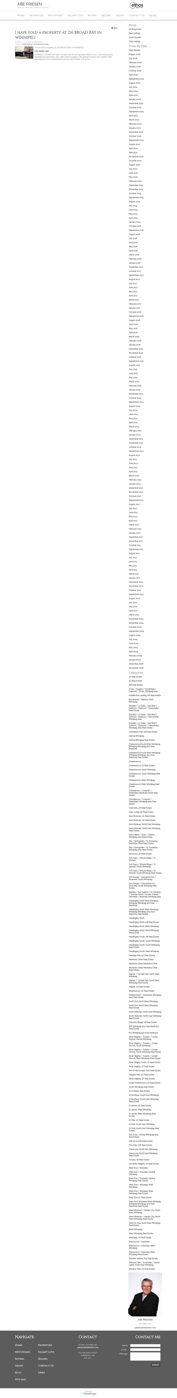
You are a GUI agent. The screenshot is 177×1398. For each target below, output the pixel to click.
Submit (155, 1365)
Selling (43, 1358)
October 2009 (135, 627)
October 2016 (135, 312)
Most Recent (134, 50)
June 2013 (133, 463)
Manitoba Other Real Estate (141, 959)
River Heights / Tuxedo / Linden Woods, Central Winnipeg (143, 1038)
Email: (124, 1350)
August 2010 (134, 598)
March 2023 (134, 120)
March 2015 (134, 381)
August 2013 (134, 455)
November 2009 (136, 623)
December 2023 (136, 103)
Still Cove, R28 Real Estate (140, 1141)
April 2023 (133, 116)
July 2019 (133, 206)
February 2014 (135, 431)
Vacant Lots (46, 1352)
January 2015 (134, 390)
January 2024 (135, 99)
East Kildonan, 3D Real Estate (142, 820)
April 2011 (133, 570)
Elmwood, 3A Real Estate (140, 854)
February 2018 (135, 259)
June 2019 (133, 210)
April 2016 (133, 332)
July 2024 (133, 87)
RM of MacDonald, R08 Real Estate (144, 1070)
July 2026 (133, 58)
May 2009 (133, 647)
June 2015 (133, 373)
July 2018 (133, 238)
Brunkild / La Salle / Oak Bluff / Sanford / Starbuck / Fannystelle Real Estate (143, 708)
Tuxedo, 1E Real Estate (139, 1160)
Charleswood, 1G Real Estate (141, 765)
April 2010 (133, 611)
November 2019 (136, 189)
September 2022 (136, 140)
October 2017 (135, 271)
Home (21, 15)
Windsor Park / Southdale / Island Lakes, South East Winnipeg (144, 1263)
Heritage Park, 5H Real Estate (142, 955)
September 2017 (136, 275)
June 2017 (133, 287)
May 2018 (133, 246)
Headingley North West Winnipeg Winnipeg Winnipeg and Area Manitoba (143, 903)
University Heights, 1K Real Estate (144, 1164)
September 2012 (136, 500)
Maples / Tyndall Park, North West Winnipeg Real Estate (144, 981)
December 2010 (136, 582)
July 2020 (133, 169)
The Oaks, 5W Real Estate (140, 1145)
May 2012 (133, 516)
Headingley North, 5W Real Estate (144, 922)
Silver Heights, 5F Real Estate (142, 1079)
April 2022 (133, 148)
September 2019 (136, 197)
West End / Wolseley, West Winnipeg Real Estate (141, 1192)
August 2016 (134, 320)
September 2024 (136, 79)
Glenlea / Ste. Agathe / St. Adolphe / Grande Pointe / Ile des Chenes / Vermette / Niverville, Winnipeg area (145, 894)
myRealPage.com (88, 1394)
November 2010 (136, 586)
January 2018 (135, 263)
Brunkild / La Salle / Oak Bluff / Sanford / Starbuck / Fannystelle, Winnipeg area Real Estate (144, 725)
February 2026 (135, 62)
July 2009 (133, 639)
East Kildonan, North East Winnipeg (144, 824)
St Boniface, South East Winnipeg (144, 1095)
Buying (19, 1358)
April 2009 (133, 651)
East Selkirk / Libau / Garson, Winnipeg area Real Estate (142, 836)
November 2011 (136, 541)
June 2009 (133, 643)
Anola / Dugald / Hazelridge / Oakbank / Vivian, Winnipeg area (143, 690)
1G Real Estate (135, 677)
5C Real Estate (135, 681)
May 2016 (133, 328)
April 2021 (133, 152)
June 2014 (133, 414)
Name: (125, 1345)
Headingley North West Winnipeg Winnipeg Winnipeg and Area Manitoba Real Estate (143, 911)
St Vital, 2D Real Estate (139, 1120)
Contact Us (136, 15)
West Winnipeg (135, 1229)
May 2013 (133, 467)
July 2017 (133, 283)
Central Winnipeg (136, 736)
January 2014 (135, 435)
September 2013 (136, 451)
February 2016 (135, 341)
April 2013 (133, 471)
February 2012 (135, 529)
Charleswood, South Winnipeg (142, 769)
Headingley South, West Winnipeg (144, 951)
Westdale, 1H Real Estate (140, 1237)
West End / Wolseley (138, 1168)
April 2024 (133, 95)
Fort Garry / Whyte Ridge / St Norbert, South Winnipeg (142, 865)
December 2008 (136, 664)
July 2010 (133, 602)
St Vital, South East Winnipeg (141, 1124)
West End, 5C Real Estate (140, 1197)
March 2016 (134, 336)
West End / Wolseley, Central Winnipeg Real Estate (142, 1179)
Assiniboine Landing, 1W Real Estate (145, 695)
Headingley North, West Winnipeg (144, 926)
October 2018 (135, 226)
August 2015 (134, 365)
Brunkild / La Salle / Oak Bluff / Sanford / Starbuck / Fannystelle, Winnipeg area (144, 716)
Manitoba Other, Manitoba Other (143, 963)
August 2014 (134, 406)
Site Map (20, 1379)
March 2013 (134, 476)
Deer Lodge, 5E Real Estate (141, 812)
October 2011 (135, 545)
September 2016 (136, 316)
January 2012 (134, 533)
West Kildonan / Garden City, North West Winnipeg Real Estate (144, 1217)
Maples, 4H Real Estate (139, 987)
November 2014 (136, 394)
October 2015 (135, 357)
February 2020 (135, 181)
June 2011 (133, 561)
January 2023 (135, 128)
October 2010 (135, 590)
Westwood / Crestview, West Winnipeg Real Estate (142, 1253)
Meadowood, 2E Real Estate (141, 991)
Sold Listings (134, 41)
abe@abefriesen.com (145, 1327)
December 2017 (136, 267)
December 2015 (136, 349)
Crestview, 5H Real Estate (140, 808)
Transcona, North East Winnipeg (143, 1149)
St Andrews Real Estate (139, 1091)
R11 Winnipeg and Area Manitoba (143, 1033)
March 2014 (134, 426)
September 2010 (136, 594)
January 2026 (135, 66)
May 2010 (133, 606)
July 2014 (133, 410)
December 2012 (136, 488)
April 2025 (133, 75)
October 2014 (135, 398)
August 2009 (134, 635)
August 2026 (134, 54)
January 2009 (135, 660)
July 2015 (133, 369)
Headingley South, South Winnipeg (144, 941)
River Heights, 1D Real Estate (141, 1066)
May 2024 (133, 91)
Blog (18, 1372)
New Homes (22, 1352)
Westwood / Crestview (139, 1242)
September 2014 (136, 402)
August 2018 (134, 234)
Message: (123, 1354)
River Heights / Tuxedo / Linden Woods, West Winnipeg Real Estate (144, 1057)
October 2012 (135, 496)
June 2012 (133, 512)
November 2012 (136, 492)
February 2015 (135, 386)
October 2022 (135, 136)
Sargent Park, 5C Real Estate (141, 1074)
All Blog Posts (135, 29)
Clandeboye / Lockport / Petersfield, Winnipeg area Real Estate (142, 801)
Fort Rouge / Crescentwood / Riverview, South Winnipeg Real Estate (143, 885)
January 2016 (135, 345)
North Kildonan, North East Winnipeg (35, 44)
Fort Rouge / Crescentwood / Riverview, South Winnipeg (142, 878)
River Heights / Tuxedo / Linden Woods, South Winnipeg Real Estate (145, 1050)
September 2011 (136, 549)
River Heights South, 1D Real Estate (144, 1062)
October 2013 (135, 447)
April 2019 (133, 218)
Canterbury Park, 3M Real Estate (143, 732)
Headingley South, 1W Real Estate (144, 937)
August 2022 (134, 144)
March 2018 (134, 255)
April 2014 (133, 422)
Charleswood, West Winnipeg (142, 780)
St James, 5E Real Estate (140, 1105)
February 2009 (135, 656)
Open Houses (135, 37)
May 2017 (133, 291)
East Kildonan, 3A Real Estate (142, 816)
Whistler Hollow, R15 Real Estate (143, 1258)
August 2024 (134, 83)
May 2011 (133, 566)
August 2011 (134, 553)
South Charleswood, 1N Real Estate (144, 1083)
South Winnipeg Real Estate (141, 1087)
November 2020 (136, 156)
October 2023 (135, 107)
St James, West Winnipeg (140, 1110)
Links (41, 1372)
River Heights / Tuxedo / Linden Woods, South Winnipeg (143, 1044)
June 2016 (133, 324)
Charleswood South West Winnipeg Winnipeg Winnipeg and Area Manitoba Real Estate (144, 755)
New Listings (134, 33)
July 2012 (133, 508)
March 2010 (134, 615)
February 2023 (135, 124)
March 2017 (134, 300)
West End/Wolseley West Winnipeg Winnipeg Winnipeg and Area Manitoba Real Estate (145, 1203)
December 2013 (136, 439)
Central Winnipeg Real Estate (142, 740)
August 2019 (134, 201)
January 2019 (135, 222)
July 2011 (133, 557)
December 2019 (136, 185)
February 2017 (135, 304)
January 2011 (134, 578)
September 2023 (136, 111)
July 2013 (133, 459)
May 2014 (133, 418)
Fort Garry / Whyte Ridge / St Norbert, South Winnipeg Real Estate (145, 872)
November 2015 (136, 353)
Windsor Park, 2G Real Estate (142, 1269)
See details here (42, 51)
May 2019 (133, 214)
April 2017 (133, 296)
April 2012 (133, 521)
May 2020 (133, 177)
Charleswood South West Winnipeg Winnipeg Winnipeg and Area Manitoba (144, 746)
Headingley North (136, 918)
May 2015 (133, 377)
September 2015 (136, 361)
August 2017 (134, 279)
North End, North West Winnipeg (143, 1001)
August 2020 (134, 165)
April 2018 (133, 251)
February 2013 (135, 480)
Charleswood (135, 761)
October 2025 (135, 71)
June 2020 (133, 173)
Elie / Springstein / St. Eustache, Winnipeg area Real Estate (143, 848)
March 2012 (134, 525)
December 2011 (136, 537)
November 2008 (136, 668)
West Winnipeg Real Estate (141, 1233)
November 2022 (136, 132)
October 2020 (135, 161)
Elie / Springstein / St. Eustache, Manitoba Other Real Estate (143, 842)
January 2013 (134, 484)
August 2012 (134, 504)
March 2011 (134, 574)
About (19, 1365)
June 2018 (133, 242)
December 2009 (136, 619)
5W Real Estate (136, 685)
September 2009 (136, 631)
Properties (45, 1345)
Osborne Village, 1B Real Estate (143, 1022)
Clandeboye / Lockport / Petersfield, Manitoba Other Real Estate (143, 792)
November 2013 (136, 443)
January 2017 (134, 308)
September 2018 (136, 230)
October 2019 (135, 193)
